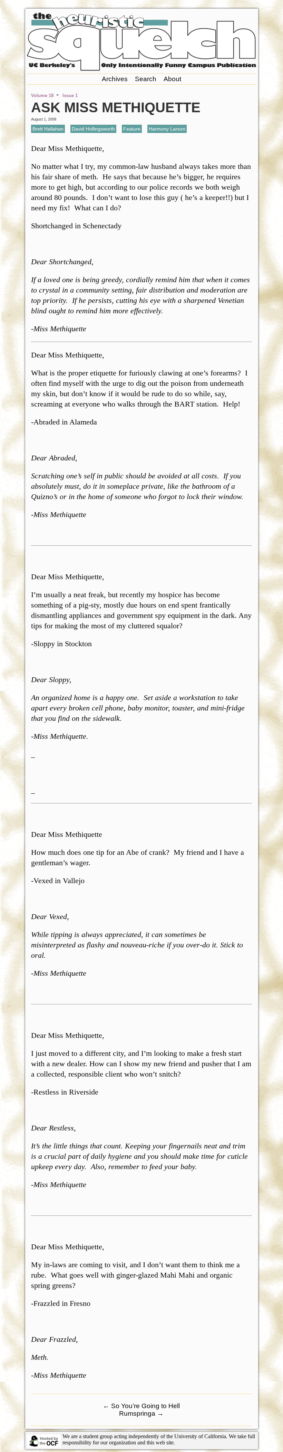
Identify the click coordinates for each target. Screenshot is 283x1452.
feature (131, 129)
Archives (115, 79)
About (172, 79)
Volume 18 (42, 95)
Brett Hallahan (48, 129)
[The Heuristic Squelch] (141, 69)
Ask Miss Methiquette (116, 107)
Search (145, 79)
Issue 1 (70, 95)
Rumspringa (141, 1413)
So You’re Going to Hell (141, 1406)
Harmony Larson (167, 129)
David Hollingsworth (93, 129)
